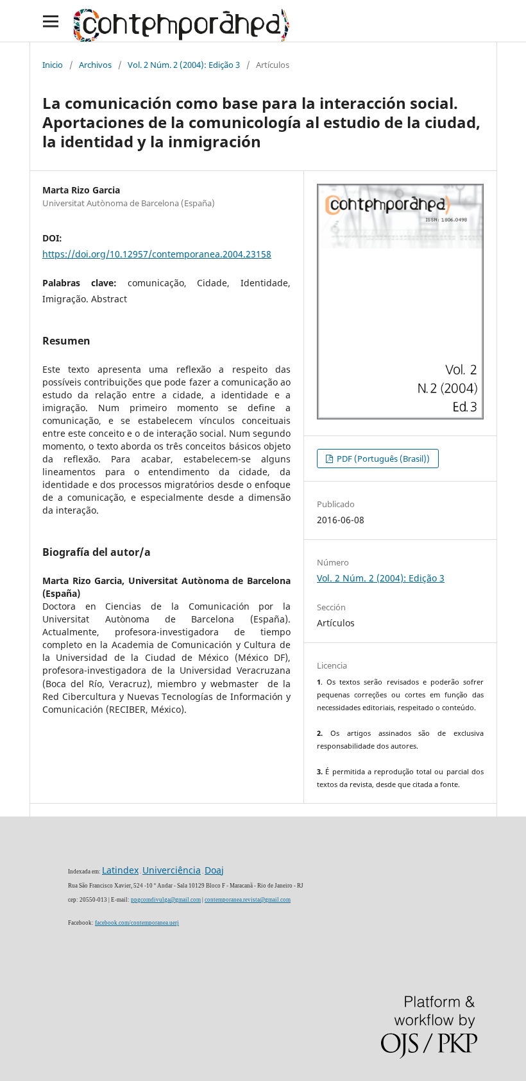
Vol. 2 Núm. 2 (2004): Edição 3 (184, 64)
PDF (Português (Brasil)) (382, 458)
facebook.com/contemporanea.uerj (137, 923)
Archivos (95, 64)
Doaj (214, 870)
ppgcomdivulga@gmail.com (166, 900)
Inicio (52, 64)
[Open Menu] (50, 21)
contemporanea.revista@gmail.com (248, 900)
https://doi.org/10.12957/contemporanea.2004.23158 (156, 254)
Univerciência (171, 870)
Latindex (120, 870)
